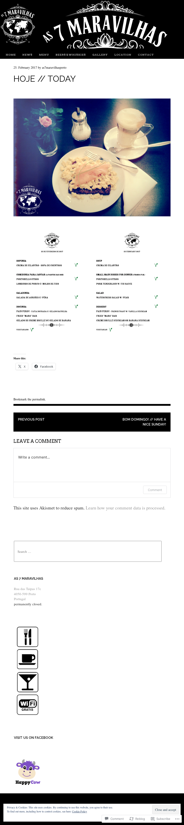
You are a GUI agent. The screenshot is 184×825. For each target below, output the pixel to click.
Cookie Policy (79, 811)
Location (122, 54)
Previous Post (31, 419)
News (27, 54)
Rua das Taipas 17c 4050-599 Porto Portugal (27, 593)
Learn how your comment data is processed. (125, 508)
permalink (38, 399)
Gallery (100, 54)
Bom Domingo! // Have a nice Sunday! (144, 422)
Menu (44, 54)
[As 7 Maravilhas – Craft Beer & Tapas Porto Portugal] (86, 47)
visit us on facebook (33, 738)
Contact (146, 54)
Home (11, 54)
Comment (155, 490)
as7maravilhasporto (54, 67)
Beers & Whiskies (70, 54)
